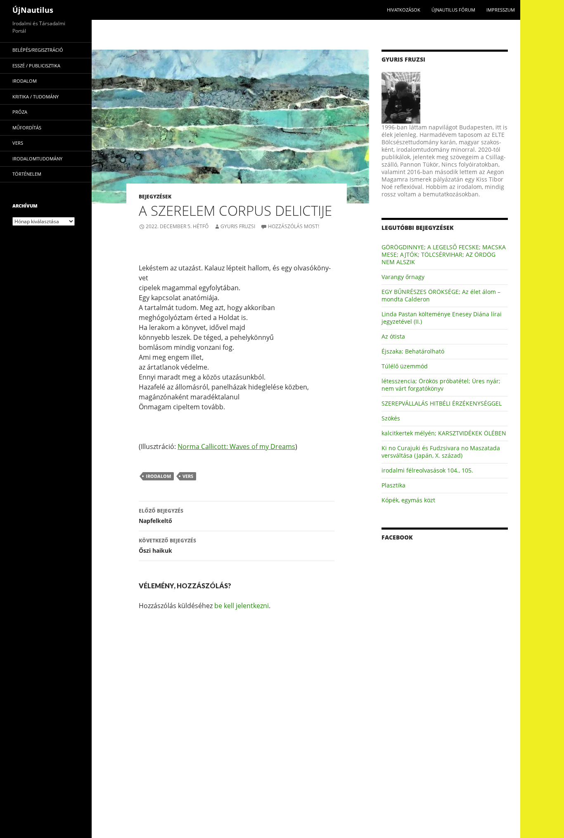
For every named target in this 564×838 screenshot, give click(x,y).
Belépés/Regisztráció (37, 50)
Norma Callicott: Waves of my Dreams (236, 446)
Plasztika (393, 485)
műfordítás (26, 127)
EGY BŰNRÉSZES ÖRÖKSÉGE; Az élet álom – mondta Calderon (441, 295)
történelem (26, 174)
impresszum (500, 10)
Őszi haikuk (167, 545)
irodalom (158, 476)
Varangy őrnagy (403, 277)
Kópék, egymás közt (408, 500)
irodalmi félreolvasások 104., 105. (427, 470)
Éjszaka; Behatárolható (413, 351)
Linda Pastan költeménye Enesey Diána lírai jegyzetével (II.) (442, 317)
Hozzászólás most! (293, 226)
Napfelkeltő (161, 516)
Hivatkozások (403, 10)
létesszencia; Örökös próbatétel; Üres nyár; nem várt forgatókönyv (441, 384)
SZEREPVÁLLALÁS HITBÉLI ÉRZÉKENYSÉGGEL (442, 403)
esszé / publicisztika (36, 65)
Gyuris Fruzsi (237, 226)
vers (187, 476)
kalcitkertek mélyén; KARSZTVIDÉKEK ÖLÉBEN (444, 433)
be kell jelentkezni (241, 605)
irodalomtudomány (37, 158)
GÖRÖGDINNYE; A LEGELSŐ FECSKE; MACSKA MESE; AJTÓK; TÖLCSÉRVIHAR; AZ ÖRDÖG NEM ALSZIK (444, 254)
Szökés (391, 418)
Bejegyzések (155, 196)
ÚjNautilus (32, 10)
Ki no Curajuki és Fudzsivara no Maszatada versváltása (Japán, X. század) (441, 451)
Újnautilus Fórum (453, 10)
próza (19, 112)
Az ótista (393, 336)
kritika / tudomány (35, 96)
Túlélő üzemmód (405, 366)
